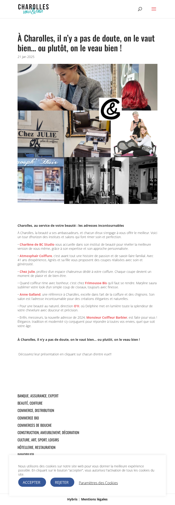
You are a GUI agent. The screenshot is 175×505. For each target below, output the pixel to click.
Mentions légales (94, 499)
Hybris (72, 499)
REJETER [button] (62, 482)
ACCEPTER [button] (31, 482)
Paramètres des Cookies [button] (98, 483)
